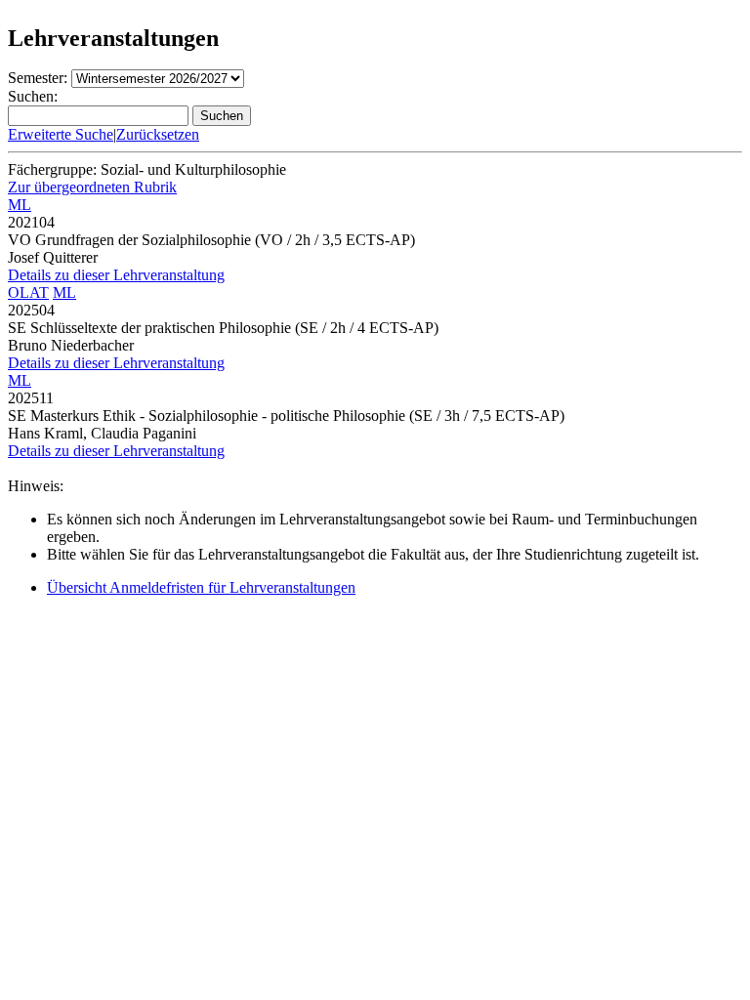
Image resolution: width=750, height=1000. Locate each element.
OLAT (28, 292)
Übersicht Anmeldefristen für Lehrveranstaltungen (201, 587)
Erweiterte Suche (60, 134)
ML (19, 204)
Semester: (37, 77)
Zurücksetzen (157, 134)
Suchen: (33, 96)
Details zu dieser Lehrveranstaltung (116, 275)
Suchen (221, 115)
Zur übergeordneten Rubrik (92, 187)
